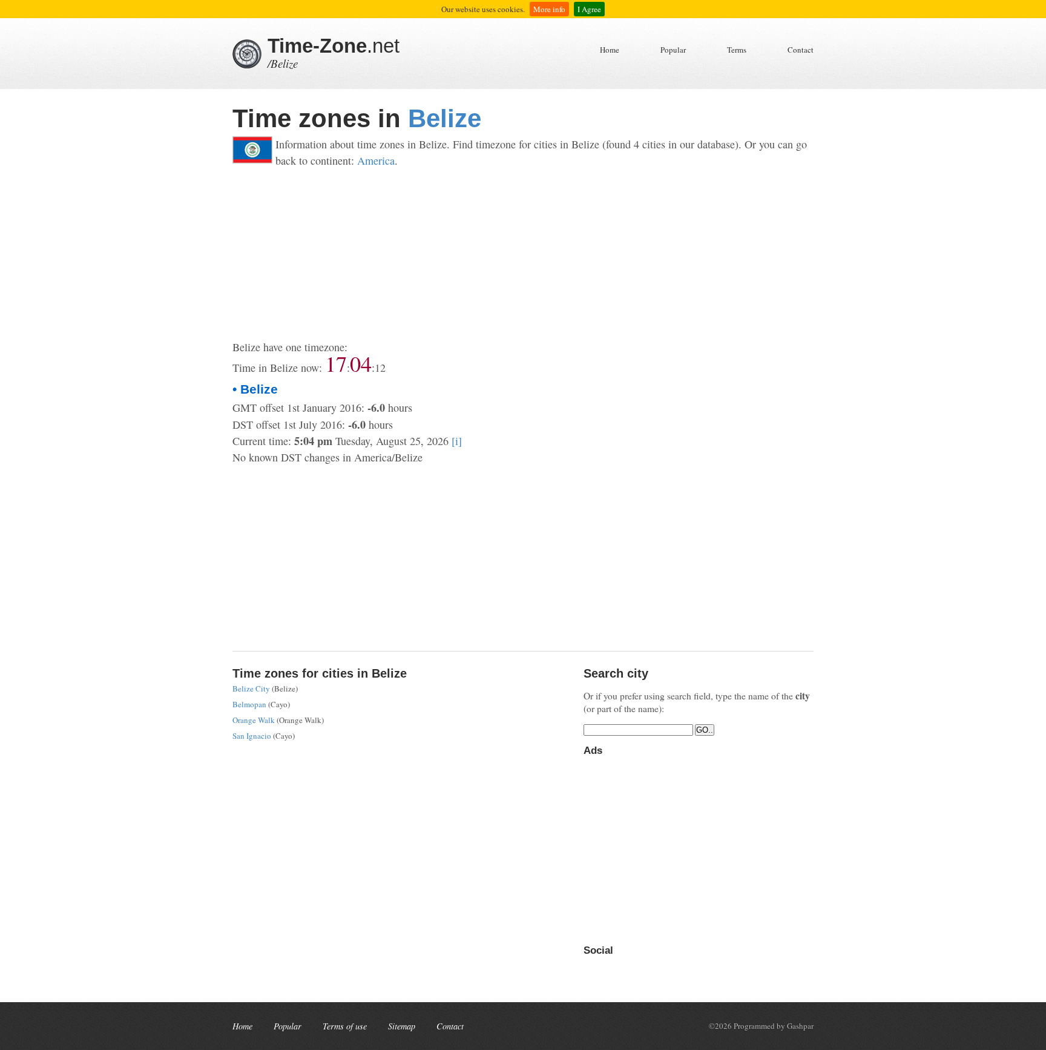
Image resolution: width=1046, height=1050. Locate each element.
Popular (673, 49)
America (376, 160)
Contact (801, 49)
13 (380, 367)
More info (549, 9)
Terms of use (345, 1026)
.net (334, 46)
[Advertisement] (523, 254)
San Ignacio (251, 735)
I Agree (589, 9)
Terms (736, 49)
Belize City (251, 688)
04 (361, 363)
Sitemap (401, 1026)
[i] (457, 441)
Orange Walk (253, 720)
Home (609, 49)
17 (336, 363)
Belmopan (249, 704)
